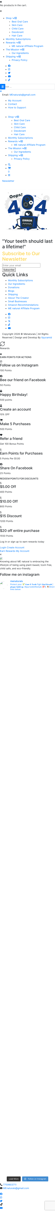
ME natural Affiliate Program (27, 46)
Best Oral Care (20, 21)
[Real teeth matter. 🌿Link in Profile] (27, 999)
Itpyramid (46, 337)
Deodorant (18, 32)
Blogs (11, 290)
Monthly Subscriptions (18, 39)
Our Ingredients (20, 53)
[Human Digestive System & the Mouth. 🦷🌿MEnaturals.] (27, 635)
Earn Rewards (7, 550)
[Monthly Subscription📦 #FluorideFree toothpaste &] (27, 665)
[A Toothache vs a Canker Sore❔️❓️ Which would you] (27, 608)
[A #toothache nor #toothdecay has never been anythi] (27, 991)
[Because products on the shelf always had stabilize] (27, 1160)
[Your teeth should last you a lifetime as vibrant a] (27, 1139)
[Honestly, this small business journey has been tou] (27, 741)
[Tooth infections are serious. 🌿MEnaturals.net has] (27, 809)
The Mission (13, 49)
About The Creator (18, 297)
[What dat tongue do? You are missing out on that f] (27, 699)
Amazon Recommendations (23, 304)
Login (3, 547)
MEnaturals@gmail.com (22, 94)
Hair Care (17, 35)
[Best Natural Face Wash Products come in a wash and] (27, 1059)
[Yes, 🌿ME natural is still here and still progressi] (27, 933)
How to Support (17, 107)
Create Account (15, 547)
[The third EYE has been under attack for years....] (27, 1093)
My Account (14, 100)
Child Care (17, 28)
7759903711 (9, 1184)
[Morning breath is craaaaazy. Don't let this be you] (27, 897)
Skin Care (17, 25)
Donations (13, 287)
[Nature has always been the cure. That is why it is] (27, 833)
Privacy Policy (19, 60)
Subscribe (8, 269)
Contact (12, 104)
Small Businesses (17, 301)
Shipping (11, 56)
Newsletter (8, 180)
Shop (9, 18)
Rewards (11, 42)
